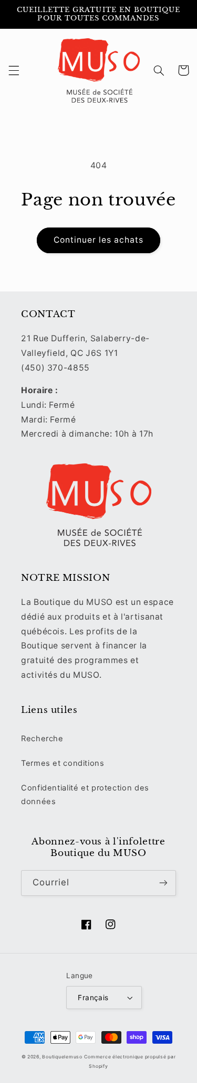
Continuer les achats (99, 240)
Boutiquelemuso (62, 1056)
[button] (14, 70)
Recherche (42, 738)
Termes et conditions (63, 763)
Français (93, 997)
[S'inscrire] (163, 883)
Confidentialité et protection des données (85, 794)
